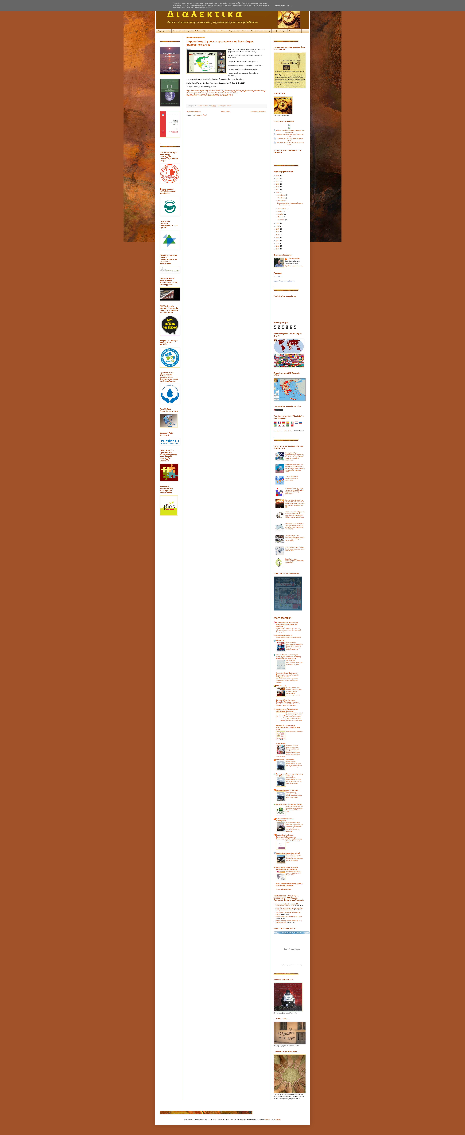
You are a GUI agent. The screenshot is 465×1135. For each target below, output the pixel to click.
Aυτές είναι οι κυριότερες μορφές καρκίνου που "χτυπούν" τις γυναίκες (289, 909)
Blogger (278, 1119)
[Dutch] (297, 423)
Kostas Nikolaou (278, 277)
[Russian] (301, 423)
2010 (278, 249)
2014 (278, 237)
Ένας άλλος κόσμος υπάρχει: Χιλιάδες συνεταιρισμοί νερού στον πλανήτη (294, 549)
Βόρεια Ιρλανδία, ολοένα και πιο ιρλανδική (288, 637)
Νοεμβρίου (281, 198)
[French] (280, 423)
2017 (278, 229)
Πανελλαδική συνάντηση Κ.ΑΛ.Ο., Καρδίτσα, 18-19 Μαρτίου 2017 (293, 873)
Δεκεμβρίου (281, 195)
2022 (278, 187)
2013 (278, 240)
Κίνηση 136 (280, 641)
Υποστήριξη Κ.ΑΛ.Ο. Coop (285, 760)
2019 (278, 223)
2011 (278, 246)
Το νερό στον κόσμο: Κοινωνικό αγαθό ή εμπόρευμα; (292, 478)
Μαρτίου (280, 217)
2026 (278, 175)
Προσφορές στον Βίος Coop (294, 731)
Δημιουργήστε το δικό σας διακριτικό (284, 281)
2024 (278, 181)
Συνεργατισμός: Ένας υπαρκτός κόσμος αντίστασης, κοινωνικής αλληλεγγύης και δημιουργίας (295, 538)
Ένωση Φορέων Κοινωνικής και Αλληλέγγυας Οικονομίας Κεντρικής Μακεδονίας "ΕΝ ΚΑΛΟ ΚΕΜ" (288, 657)
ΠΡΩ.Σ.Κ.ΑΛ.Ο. (281, 686)
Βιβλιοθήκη (207, 31)
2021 (278, 190)
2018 (278, 226)
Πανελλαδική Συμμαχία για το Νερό (288, 853)
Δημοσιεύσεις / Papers (238, 31)
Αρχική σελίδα (164, 31)
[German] (284, 423)
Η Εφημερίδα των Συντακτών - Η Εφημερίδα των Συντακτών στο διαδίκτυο (287, 624)
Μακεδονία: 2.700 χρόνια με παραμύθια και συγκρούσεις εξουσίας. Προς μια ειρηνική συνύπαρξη (294, 526)
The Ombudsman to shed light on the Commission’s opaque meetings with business (287, 680)
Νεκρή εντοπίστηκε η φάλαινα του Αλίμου (288, 916)
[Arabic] (288, 426)
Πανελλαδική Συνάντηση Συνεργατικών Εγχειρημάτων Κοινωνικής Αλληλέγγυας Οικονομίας (289, 837)
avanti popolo (280, 743)
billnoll (267, 1119)
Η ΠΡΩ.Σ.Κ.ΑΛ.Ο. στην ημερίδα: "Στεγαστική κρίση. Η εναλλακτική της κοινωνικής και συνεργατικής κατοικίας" (294, 691)
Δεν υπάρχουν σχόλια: (224, 105)
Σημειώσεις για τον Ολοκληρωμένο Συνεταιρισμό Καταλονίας (294, 560)
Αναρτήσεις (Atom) (201, 115)
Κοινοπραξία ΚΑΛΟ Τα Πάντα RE (287, 790)
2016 (278, 232)
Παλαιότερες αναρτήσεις (258, 112)
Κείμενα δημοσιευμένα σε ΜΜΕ (186, 31)
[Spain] (288, 423)
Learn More (280, 5)
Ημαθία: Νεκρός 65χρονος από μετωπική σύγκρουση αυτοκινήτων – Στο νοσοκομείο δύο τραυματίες (288, 630)
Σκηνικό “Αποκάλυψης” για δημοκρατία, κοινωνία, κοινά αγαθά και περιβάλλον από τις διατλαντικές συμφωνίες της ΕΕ (295, 503)
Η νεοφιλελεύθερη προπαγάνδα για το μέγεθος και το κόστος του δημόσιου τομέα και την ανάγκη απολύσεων (294, 456)
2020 (278, 192)
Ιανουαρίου (281, 220)
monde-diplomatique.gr (284, 635)
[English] (276, 423)
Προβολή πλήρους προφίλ (293, 266)
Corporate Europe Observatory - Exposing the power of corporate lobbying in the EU (287, 675)
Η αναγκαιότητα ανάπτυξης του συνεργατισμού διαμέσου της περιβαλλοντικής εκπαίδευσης (294, 491)
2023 (278, 184)
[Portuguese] (276, 426)
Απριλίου (281, 214)
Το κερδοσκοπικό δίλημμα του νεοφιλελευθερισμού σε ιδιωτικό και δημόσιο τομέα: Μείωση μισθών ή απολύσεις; (295, 514)
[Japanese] (280, 426)
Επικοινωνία (294, 31)
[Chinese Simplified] (292, 426)
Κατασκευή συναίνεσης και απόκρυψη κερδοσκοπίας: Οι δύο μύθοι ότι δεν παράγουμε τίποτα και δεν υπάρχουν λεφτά (295, 468)
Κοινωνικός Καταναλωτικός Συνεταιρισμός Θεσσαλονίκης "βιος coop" (288, 727)
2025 (278, 178)
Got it (289, 5)
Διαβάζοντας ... (279, 31)
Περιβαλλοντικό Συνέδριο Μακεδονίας (289, 804)
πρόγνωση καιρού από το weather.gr (292, 965)
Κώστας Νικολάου (294, 259)
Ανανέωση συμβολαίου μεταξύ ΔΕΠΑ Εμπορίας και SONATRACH (287, 905)
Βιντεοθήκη (220, 31)
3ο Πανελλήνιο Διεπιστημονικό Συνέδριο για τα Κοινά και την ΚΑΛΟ (294, 662)
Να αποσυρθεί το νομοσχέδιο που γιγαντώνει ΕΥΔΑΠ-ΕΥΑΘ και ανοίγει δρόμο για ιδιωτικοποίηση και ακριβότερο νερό (294, 646)
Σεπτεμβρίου (282, 208)
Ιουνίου (280, 211)
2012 (278, 243)
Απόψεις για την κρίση (260, 31)
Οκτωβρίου (281, 201)
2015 (278, 235)
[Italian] (292, 423)
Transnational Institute (283, 889)
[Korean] (284, 426)
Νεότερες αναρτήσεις (194, 112)
